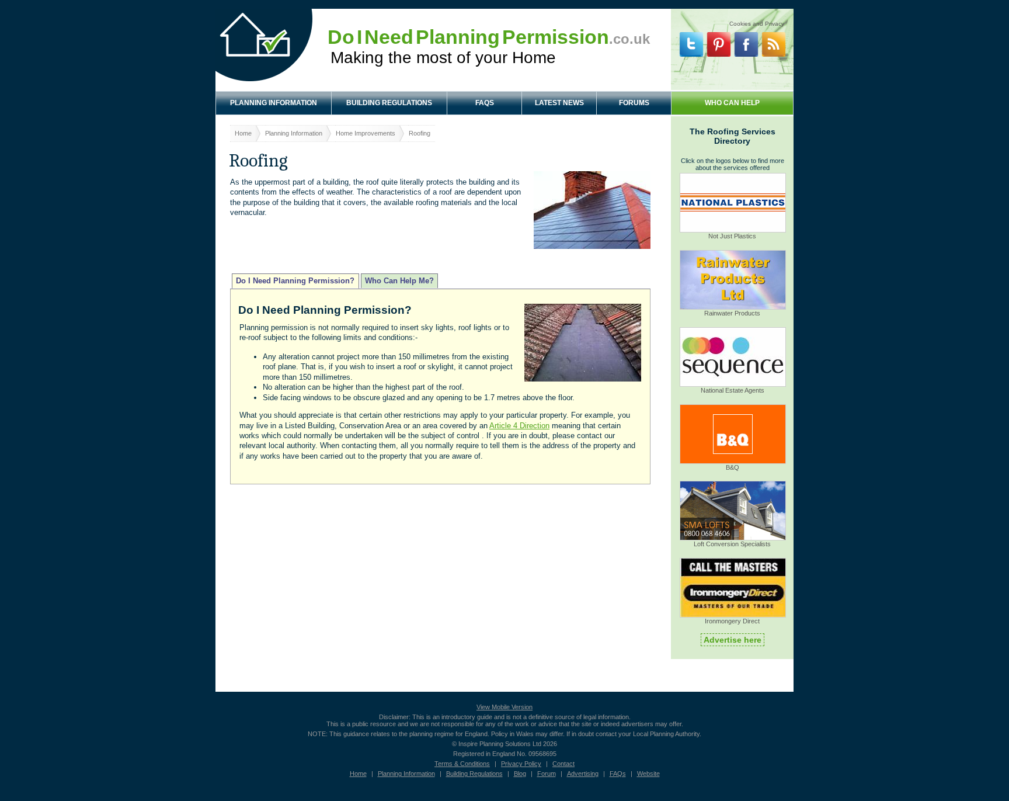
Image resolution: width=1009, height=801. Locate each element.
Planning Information (273, 103)
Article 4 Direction (519, 425)
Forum (546, 773)
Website (648, 773)
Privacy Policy (521, 763)
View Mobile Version (504, 706)
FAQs (484, 103)
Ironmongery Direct (732, 621)
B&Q (732, 467)
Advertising (583, 773)
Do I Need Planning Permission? (295, 281)
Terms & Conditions (462, 763)
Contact (563, 763)
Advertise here (732, 639)
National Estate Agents (732, 390)
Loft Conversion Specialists (732, 543)
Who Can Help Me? (399, 281)
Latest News (559, 103)
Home (243, 133)
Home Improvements (365, 133)
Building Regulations (389, 103)
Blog (520, 773)
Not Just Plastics (732, 236)
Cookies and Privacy (756, 21)
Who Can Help (732, 103)
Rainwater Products (732, 313)
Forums (634, 103)
